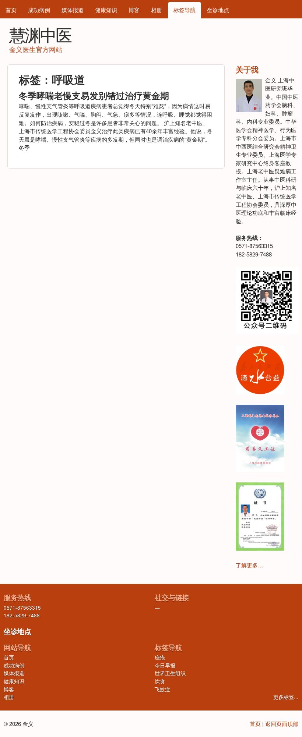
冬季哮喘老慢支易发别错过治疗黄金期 (94, 95)
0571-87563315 (22, 607)
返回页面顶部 (281, 723)
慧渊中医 (40, 34)
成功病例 (39, 10)
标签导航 (184, 10)
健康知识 (106, 10)
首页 (11, 10)
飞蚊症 (162, 689)
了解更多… (249, 565)
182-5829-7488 (22, 615)
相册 (156, 10)
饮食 (160, 681)
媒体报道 (73, 10)
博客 (134, 10)
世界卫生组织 (170, 673)
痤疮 (160, 657)
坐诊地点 (218, 10)
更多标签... (285, 697)
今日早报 (165, 665)
